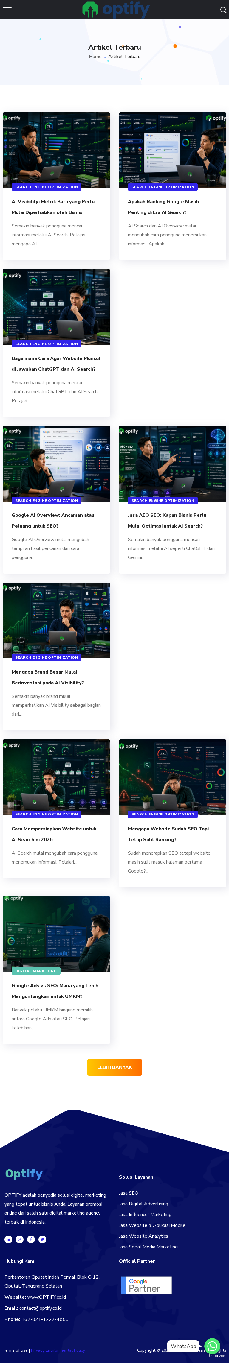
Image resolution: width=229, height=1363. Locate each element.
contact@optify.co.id (40, 1308)
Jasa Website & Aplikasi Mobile (152, 1225)
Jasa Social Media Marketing (148, 1247)
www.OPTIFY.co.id (46, 1297)
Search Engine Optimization (46, 187)
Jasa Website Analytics (143, 1236)
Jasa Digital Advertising (143, 1204)
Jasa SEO (128, 1193)
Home (95, 56)
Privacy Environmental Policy (58, 1350)
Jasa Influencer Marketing (145, 1214)
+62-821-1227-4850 (45, 1319)
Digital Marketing (36, 971)
